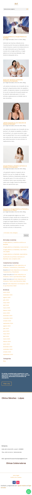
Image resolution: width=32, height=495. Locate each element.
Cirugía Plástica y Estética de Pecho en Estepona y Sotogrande (15, 166)
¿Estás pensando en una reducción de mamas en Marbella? (14, 123)
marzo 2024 (6, 339)
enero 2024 (6, 344)
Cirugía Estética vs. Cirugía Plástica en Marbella (15, 37)
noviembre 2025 (7, 295)
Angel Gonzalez (9, 39)
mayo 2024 (6, 333)
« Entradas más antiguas (10, 232)
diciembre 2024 (7, 315)
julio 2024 (6, 328)
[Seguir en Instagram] (17, 482)
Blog (24, 39)
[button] (28, 491)
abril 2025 (6, 305)
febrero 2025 (7, 310)
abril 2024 (6, 336)
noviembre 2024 (8, 318)
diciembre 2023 (7, 346)
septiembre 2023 (8, 354)
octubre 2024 (7, 320)
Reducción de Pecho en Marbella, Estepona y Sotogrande (13, 80)
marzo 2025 (6, 308)
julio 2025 (6, 300)
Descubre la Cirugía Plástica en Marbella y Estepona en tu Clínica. (16, 209)
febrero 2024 (7, 341)
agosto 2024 (6, 326)
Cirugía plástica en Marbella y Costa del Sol (15, 247)
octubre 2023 (7, 352)
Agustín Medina (21, 485)
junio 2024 (6, 331)
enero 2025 (6, 313)
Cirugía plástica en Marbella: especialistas (15, 254)
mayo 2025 (6, 302)
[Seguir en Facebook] (14, 482)
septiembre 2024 (8, 323)
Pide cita (6, 384)
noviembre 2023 (7, 349)
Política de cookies (15, 477)
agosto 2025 (6, 297)
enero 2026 (6, 292)
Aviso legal (16, 475)
